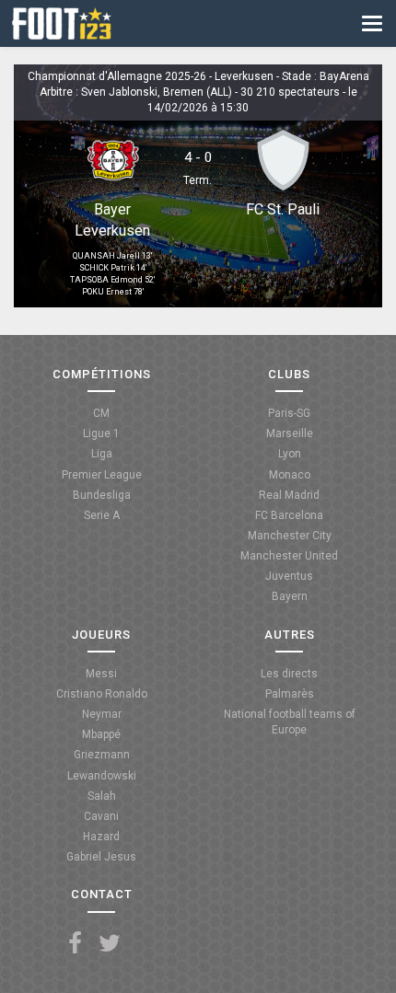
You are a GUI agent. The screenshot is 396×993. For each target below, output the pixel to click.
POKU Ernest (107, 291)
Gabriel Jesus (101, 856)
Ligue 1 (101, 433)
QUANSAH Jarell (106, 255)
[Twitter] (110, 944)
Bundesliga (102, 495)
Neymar (102, 714)
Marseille (289, 433)
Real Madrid (289, 495)
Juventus (289, 576)
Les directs (289, 673)
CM (101, 413)
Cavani (101, 816)
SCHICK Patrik (106, 267)
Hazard (101, 836)
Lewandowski (101, 775)
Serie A (102, 515)
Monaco (289, 474)
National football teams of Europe (289, 722)
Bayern (290, 596)
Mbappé (101, 734)
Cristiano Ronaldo (101, 693)
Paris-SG (289, 413)
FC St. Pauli (283, 209)
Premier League (102, 474)
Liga (101, 453)
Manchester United (289, 555)
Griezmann (102, 754)
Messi (101, 673)
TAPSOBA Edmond (106, 279)
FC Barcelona (289, 515)
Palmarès (289, 693)
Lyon (289, 453)
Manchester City (290, 535)
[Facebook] (75, 944)
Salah (101, 796)
